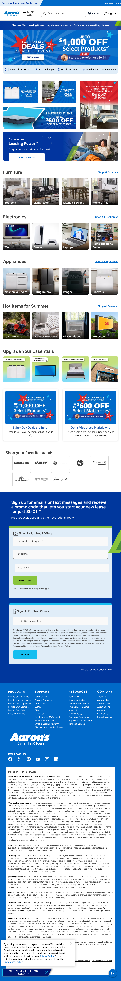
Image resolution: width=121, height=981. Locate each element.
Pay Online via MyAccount (47, 717)
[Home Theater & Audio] (104, 236)
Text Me (25, 654)
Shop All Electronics (106, 216)
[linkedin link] (56, 759)
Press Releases (104, 717)
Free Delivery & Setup (79, 707)
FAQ (37, 710)
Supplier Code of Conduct (81, 720)
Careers (109, 3)
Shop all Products (16, 713)
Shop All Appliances (106, 261)
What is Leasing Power (47, 724)
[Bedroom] (16, 191)
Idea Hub (73, 710)
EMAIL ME (25, 580)
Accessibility (75, 696)
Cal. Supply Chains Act (80, 703)
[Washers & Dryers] (16, 281)
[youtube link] (38, 759)
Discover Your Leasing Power (50, 727)
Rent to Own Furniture (18, 696)
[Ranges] (75, 281)
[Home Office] (104, 191)
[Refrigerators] (45, 281)
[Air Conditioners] (75, 325)
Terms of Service (20, 588)
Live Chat (39, 713)
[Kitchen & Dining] (75, 191)
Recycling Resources (79, 717)
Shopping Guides (77, 700)
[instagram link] (47, 759)
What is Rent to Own (44, 720)
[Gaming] (45, 236)
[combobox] (63, 13)
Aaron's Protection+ (44, 700)
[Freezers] (104, 281)
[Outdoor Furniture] (45, 325)
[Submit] (44, 13)
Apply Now (103, 25)
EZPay (38, 707)
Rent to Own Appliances (19, 703)
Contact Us (40, 703)
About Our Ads (104, 707)
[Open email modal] (27, 972)
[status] (60, 510)
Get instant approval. (19, 3)
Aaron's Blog (103, 700)
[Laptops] (75, 236)
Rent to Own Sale (16, 710)
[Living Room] (45, 191)
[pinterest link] (28, 759)
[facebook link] (10, 759)
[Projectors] (104, 325)
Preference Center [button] (13, 961)
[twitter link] (19, 759)
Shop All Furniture (108, 172)
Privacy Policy (38, 588)
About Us (101, 696)
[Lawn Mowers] (16, 325)
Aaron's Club (41, 696)
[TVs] (16, 236)
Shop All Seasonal (108, 306)
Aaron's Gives (103, 703)
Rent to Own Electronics (19, 700)
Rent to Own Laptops (18, 707)
